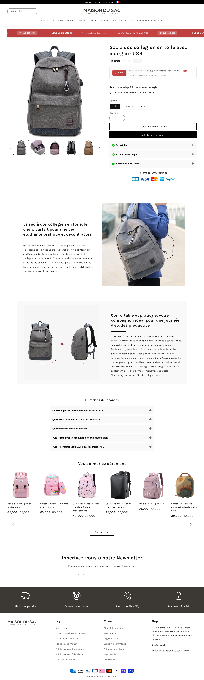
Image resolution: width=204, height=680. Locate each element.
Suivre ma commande (115, 644)
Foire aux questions (114, 649)
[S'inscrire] (125, 574)
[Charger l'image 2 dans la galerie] (38, 147)
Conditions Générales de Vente (71, 633)
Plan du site (110, 633)
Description (122, 145)
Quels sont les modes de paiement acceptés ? (76, 419)
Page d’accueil (111, 638)
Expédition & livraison (127, 163)
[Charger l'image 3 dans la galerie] (54, 147)
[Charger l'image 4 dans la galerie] (71, 147)
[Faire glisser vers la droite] (99, 147)
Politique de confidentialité (69, 654)
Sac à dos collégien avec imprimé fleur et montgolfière (86, 507)
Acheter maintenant (153, 135)
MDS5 (186, 71)
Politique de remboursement (70, 649)
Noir (142, 106)
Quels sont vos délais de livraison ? (70, 428)
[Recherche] (34, 11)
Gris (115, 106)
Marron (129, 106)
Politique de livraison (66, 644)
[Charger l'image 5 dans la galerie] (88, 147)
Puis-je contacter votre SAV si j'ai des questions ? (78, 447)
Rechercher (109, 659)
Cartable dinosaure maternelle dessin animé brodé (184, 507)
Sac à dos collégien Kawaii (152, 503)
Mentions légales (64, 628)
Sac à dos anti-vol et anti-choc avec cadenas (120, 505)
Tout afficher (102, 532)
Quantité (113, 113)
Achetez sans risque (126, 154)
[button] (77, 20)
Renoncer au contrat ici (67, 659)
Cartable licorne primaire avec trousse (54, 505)
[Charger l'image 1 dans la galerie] (21, 147)
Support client (111, 654)
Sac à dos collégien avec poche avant (20, 505)
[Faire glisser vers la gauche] (10, 147)
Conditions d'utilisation (68, 638)
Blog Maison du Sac (114, 628)
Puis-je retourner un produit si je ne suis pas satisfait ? (80, 437)
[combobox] (22, 11)
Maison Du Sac (96, 676)
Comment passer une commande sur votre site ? (77, 410)
